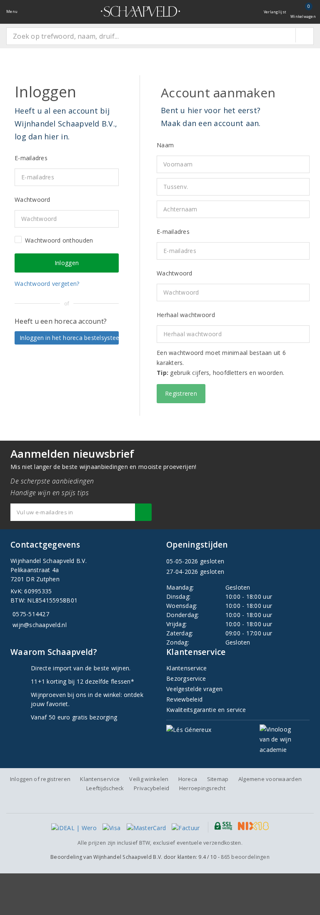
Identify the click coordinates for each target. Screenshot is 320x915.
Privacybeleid (151, 788)
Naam (165, 145)
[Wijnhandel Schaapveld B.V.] (140, 11)
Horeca (188, 779)
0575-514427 (30, 614)
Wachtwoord (174, 273)
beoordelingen (245, 856)
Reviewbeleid (184, 699)
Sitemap (218, 779)
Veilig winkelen (148, 779)
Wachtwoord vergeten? (47, 284)
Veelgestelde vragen (194, 689)
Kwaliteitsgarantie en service (206, 710)
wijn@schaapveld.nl (39, 625)
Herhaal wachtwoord (186, 315)
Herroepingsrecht (202, 788)
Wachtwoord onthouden (59, 240)
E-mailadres (173, 232)
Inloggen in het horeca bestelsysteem (69, 338)
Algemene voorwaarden (270, 779)
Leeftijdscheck (105, 788)
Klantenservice (186, 668)
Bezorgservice (186, 678)
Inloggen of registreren (40, 779)
